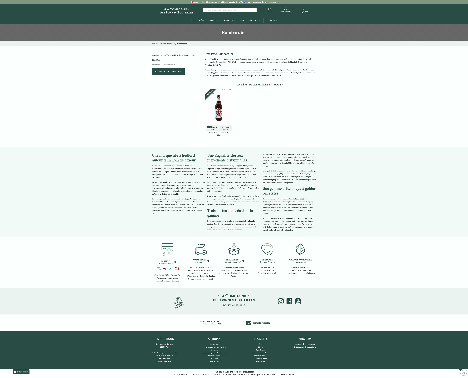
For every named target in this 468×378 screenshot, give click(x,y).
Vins (193, 20)
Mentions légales (214, 356)
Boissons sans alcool (260, 353)
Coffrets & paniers (260, 356)
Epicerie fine (255, 20)
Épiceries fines (260, 358)
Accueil (155, 43)
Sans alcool (229, 20)
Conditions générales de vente (214, 353)
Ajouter (218, 139)
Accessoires (271, 20)
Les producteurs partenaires (214, 347)
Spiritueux (214, 20)
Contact (214, 358)
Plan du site (214, 361)
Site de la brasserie (168, 71)
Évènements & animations (305, 347)
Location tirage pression (305, 344)
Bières (202, 20)
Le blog (214, 350)
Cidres (242, 20)
